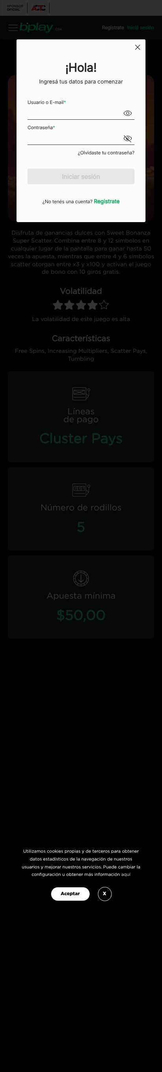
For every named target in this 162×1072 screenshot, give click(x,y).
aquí (125, 875)
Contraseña (41, 127)
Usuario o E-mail (47, 102)
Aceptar (70, 894)
